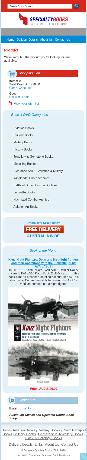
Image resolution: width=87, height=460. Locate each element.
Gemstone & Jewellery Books (60, 434)
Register (14, 97)
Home (10, 39)
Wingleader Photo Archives (31, 178)
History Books (22, 149)
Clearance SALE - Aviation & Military (38, 171)
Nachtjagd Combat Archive (31, 199)
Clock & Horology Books (43, 438)
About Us (46, 39)
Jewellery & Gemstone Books (33, 156)
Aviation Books (23, 128)
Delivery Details (27, 39)
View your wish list (26, 103)
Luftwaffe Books (24, 192)
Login (25, 97)
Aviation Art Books (26, 206)
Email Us (25, 408)
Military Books (23, 142)
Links (39, 444)
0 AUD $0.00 (24, 84)
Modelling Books (24, 163)
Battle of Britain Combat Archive (35, 185)
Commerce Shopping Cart (83, 456)
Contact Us (62, 39)
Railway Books (23, 135)
